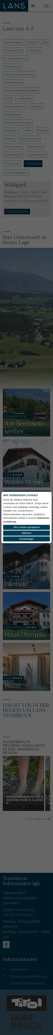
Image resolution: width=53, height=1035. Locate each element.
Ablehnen (26, 533)
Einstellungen (27, 539)
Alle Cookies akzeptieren (26, 527)
